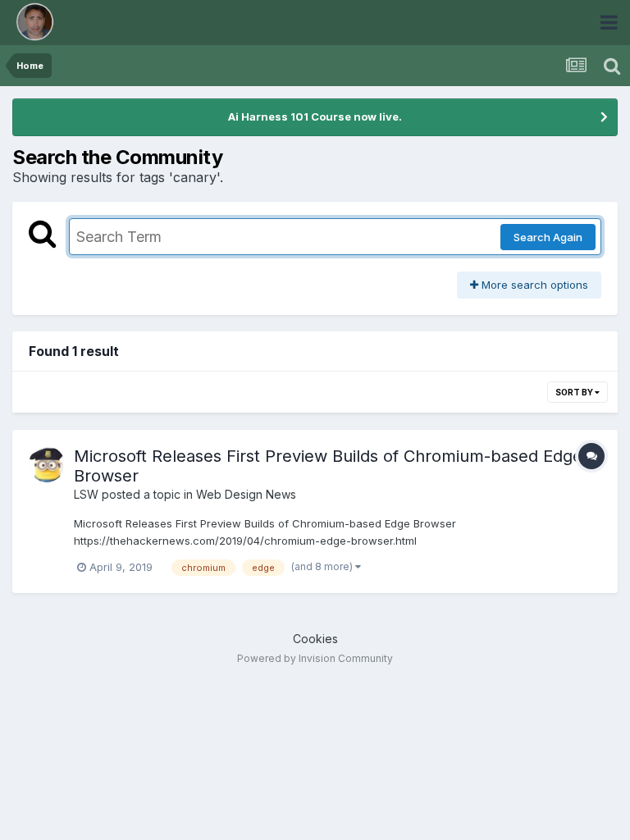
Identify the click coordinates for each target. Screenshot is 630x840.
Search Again (548, 237)
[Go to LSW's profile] (47, 464)
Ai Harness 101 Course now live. (315, 116)
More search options (533, 284)
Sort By (575, 392)
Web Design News (246, 494)
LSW (86, 494)
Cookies (315, 639)
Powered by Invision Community (315, 658)
